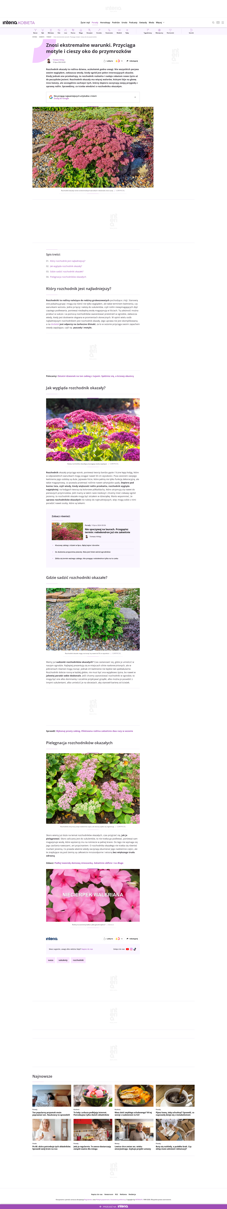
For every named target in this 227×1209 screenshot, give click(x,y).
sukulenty (63, 960)
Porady (49, 37)
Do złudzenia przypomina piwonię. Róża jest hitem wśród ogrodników (82, 552)
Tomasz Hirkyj (58, 60)
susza (50, 960)
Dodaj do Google (74, 98)
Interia (34, 37)
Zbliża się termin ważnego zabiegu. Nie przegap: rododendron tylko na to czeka (86, 558)
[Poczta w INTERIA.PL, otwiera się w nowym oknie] (218, 22)
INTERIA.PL (139, 1200)
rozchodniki (78, 960)
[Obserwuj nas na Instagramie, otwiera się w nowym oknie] (131, 949)
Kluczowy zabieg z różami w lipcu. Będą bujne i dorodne (77, 545)
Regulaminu (88, 1200)
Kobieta (41, 37)
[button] (105, 22)
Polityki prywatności (103, 1200)
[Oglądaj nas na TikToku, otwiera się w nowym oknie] (135, 949)
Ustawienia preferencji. (118, 1199)
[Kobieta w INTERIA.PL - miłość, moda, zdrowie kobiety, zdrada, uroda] (26, 22)
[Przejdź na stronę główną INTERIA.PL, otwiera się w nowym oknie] (10, 22)
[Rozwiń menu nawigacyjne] (222, 22)
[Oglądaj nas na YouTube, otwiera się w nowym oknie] (127, 949)
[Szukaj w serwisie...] (213, 22)
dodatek (55, 324)
